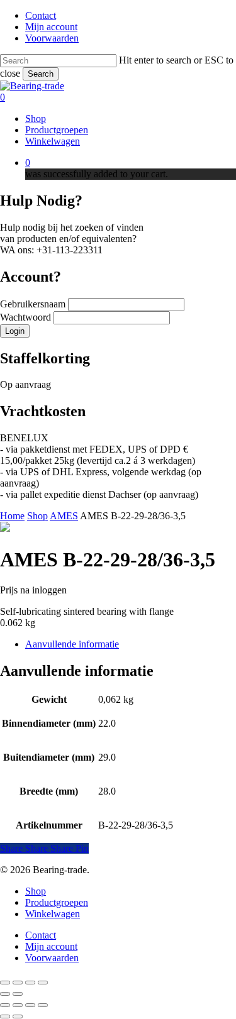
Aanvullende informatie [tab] (72, 644)
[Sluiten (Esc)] (43, 982)
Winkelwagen (52, 913)
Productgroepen (56, 902)
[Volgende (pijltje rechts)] (18, 994)
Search (40, 74)
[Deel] (30, 982)
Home (12, 515)
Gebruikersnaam (34, 304)
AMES (64, 515)
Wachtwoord (26, 317)
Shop (37, 515)
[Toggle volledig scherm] (18, 982)
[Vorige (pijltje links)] (5, 994)
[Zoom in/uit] (5, 982)
